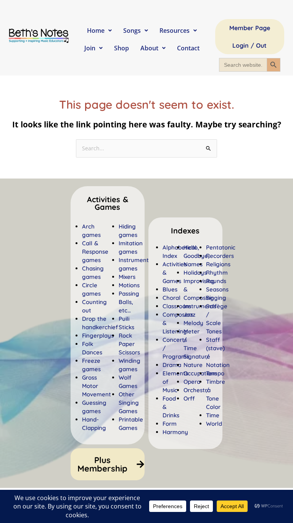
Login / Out (249, 45)
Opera (192, 381)
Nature (193, 365)
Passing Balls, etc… (129, 302)
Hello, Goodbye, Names (196, 256)
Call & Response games (95, 252)
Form (170, 423)
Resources (174, 30)
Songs (132, 30)
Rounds (216, 281)
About (149, 48)
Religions (218, 264)
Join (89, 48)
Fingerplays (98, 335)
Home (96, 30)
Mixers (127, 276)
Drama (172, 365)
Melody (193, 323)
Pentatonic (220, 247)
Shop (121, 48)
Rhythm (217, 272)
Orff (189, 398)
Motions (129, 285)
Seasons (217, 289)
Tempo (215, 373)
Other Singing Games (129, 403)
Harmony (175, 432)
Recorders (220, 255)
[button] (185, 231)
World (214, 423)
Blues (170, 289)
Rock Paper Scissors (129, 344)
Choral (171, 297)
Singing (216, 297)
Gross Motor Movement (96, 386)
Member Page (249, 28)
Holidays (195, 272)
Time (212, 415)
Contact (188, 48)
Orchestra (197, 390)
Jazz (189, 314)
